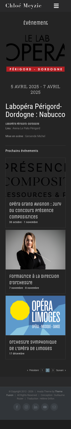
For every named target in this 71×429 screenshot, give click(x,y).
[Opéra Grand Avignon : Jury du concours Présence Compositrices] (35, 177)
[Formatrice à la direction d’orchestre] (35, 249)
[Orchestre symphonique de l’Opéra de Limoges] (35, 315)
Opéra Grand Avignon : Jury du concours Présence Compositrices (35, 210)
